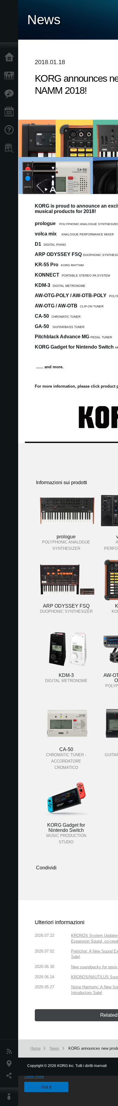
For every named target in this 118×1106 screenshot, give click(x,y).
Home (10, 57)
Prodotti (10, 76)
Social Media (10, 1076)
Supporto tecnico (10, 130)
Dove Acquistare (10, 148)
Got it (46, 1087)
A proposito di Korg (10, 1097)
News (10, 1051)
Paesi (10, 1064)
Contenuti (10, 94)
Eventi (10, 112)
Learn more (34, 1076)
